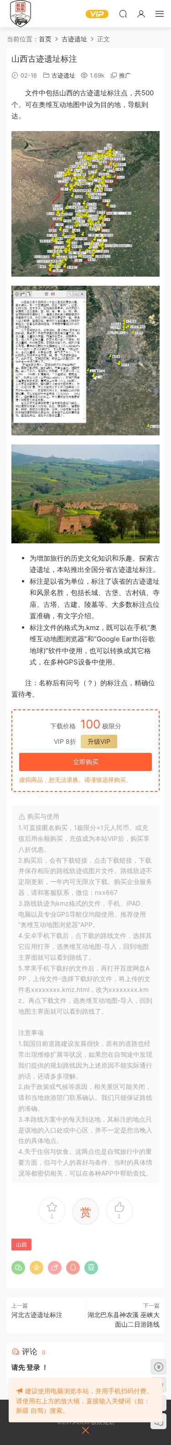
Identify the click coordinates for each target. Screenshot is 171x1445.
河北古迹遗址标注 (36, 1314)
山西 (21, 1244)
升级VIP (99, 741)
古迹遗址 (63, 75)
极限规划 (20, 13)
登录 (33, 1367)
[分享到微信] (18, 1267)
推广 (125, 75)
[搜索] (123, 13)
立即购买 (85, 762)
